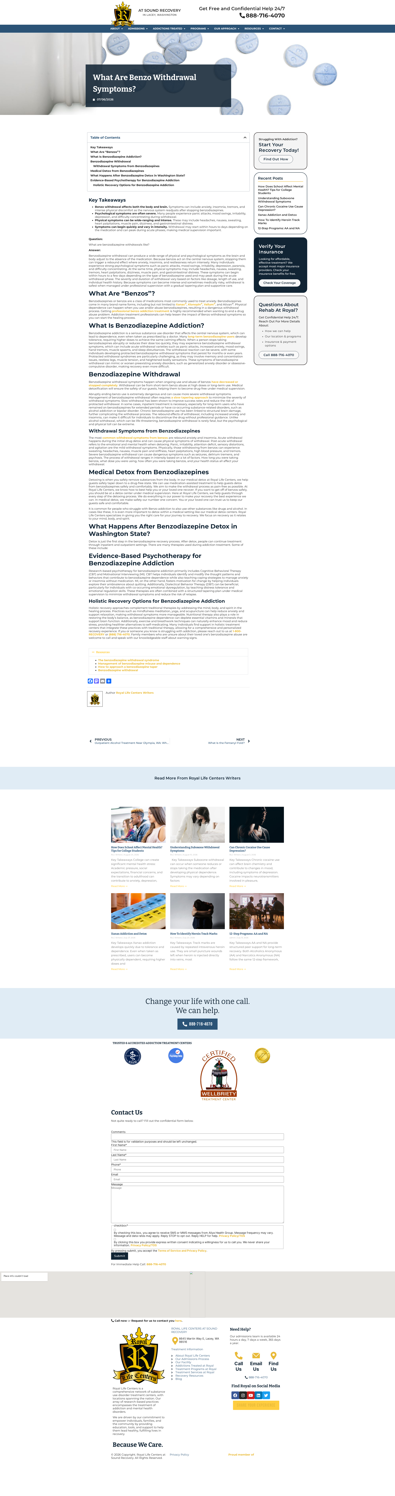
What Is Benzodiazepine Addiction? (116, 156)
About (115, 28)
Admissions (136, 28)
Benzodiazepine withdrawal (118, 670)
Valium (209, 304)
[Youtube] (251, 1395)
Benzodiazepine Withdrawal (110, 161)
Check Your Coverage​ (279, 283)
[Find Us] (273, 1355)
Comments (118, 1132)
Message (117, 1184)
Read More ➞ (119, 886)
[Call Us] (239, 1355)
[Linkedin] (258, 1395)
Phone (116, 1164)
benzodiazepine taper (142, 667)
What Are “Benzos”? (105, 152)
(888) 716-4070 (119, 634)
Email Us (256, 1366)
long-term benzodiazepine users (211, 336)
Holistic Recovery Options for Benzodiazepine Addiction (133, 185)
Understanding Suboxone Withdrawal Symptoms (276, 200)
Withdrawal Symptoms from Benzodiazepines (126, 166)
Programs (198, 28)
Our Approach (225, 28)
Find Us (274, 1366)
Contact (275, 28)
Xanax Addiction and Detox (277, 215)
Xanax (181, 304)
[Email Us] (256, 1355)
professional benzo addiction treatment (140, 311)
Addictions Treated (167, 28)
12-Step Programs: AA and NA (279, 228)
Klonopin (195, 304)
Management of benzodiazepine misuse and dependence (139, 663)
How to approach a (112, 667)
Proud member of (241, 1454)
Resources (253, 28)
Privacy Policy (196, 1250)
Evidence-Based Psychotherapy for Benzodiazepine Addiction (134, 180)
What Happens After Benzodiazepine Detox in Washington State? (138, 175)
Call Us (238, 1366)
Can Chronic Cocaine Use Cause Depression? (280, 208)
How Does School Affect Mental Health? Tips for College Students (280, 190)
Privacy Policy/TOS (232, 1235)
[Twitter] (266, 1395)
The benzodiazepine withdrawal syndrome (128, 660)
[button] (245, 137)
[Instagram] (243, 1395)
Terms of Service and (172, 1250)
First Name (119, 1145)
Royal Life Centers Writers (135, 692)
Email (114, 1174)
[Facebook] (235, 1395)
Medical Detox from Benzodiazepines (117, 171)
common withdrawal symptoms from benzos (135, 437)
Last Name (119, 1155)
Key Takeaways (101, 147)
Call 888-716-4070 (279, 355)
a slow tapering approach (189, 397)
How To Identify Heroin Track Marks (279, 221)
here (178, 1320)
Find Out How (276, 159)
